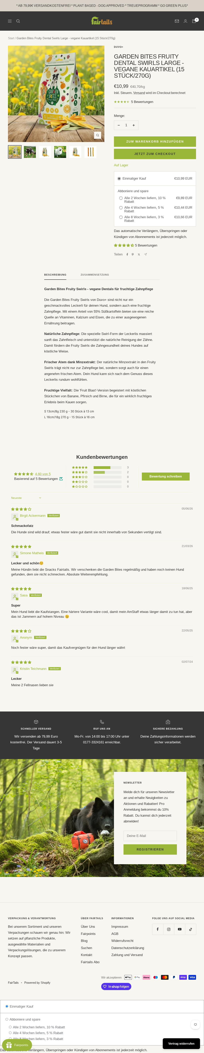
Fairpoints (88, 934)
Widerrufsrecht (122, 941)
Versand (139, 93)
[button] (124, 245)
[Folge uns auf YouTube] (179, 929)
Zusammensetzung (95, 274)
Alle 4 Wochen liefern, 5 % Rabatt (37, 1033)
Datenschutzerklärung (127, 948)
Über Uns (88, 927)
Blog (84, 941)
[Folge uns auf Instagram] (168, 929)
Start (11, 38)
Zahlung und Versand (127, 955)
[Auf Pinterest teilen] (133, 254)
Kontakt (86, 955)
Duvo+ (118, 47)
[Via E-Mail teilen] (145, 254)
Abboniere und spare (24, 1019)
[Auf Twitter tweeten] (139, 254)
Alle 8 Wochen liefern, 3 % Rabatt (37, 1039)
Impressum (119, 927)
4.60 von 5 (43, 474)
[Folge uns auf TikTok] (190, 929)
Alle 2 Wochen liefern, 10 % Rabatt (38, 1027)
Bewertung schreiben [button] (165, 476)
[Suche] (18, 21)
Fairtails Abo (90, 962)
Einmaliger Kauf (21, 1006)
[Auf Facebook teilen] (127, 254)
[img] (21, 509)
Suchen (86, 948)
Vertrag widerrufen (181, 1043)
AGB (114, 934)
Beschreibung (55, 274)
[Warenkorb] (194, 21)
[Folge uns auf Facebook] (157, 929)
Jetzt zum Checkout (155, 154)
